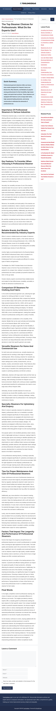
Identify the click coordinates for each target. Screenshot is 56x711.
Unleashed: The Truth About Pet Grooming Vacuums (46, 136)
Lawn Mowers (27, 9)
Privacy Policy (31, 12)
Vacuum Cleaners (17, 9)
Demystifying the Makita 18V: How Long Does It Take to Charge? (47, 120)
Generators (44, 9)
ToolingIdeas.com (7, 697)
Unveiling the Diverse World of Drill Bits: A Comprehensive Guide (47, 33)
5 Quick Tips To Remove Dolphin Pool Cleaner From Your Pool (47, 128)
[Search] (52, 19)
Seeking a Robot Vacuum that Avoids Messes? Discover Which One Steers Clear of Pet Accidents (47, 166)
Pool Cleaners (35, 9)
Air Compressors (7, 9)
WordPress (39, 708)
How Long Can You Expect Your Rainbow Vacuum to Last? (47, 177)
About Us (51, 9)
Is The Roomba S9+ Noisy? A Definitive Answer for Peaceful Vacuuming (47, 155)
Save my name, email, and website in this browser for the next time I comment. (19, 682)
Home (3, 18)
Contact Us (23, 12)
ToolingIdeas (26, 708)
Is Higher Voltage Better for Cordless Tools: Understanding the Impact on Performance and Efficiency (47, 82)
